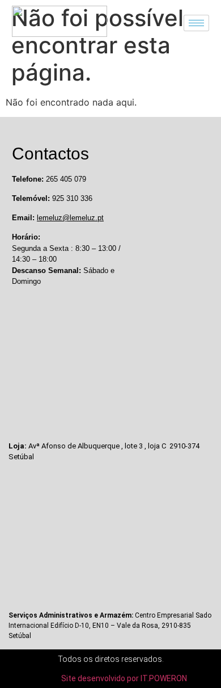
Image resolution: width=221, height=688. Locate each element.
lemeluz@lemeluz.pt (70, 217)
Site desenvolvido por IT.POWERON (124, 678)
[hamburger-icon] (196, 23)
